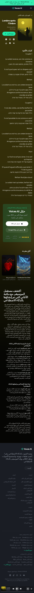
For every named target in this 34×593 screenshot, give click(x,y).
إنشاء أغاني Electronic (14, 562)
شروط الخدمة (28, 514)
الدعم (30, 526)
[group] (17, 592)
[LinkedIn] (10, 575)
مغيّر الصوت (29, 497)
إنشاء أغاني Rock (27, 559)
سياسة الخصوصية (27, 511)
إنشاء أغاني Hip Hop (17, 557)
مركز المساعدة (12, 491)
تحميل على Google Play (15, 230)
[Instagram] (17, 575)
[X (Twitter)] (20, 575)
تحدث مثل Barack (15, 545)
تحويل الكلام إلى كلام (26, 482)
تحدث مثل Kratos (27, 542)
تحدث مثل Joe (17, 542)
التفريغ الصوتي (28, 494)
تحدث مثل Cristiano (26, 545)
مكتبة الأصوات (12, 478)
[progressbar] (17, 592)
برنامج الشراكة (12, 498)
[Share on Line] (10, 43)
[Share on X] (6, 39)
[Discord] (23, 575)
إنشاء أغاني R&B (17, 559)
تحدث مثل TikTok (16, 548)
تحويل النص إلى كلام (27, 478)
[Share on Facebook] (14, 39)
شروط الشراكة (28, 523)
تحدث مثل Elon (17, 537)
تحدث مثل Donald (27, 537)
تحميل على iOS (15, 224)
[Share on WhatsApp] (10, 39)
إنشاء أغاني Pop (28, 557)
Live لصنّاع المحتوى (11, 495)
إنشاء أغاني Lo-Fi (17, 564)
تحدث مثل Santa (14, 540)
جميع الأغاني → (7, 564)
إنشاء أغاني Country (26, 562)
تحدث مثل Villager (27, 548)
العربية (29, 468)
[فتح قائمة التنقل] (31, 8)
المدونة (14, 485)
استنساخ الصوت (28, 485)
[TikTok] (13, 575)
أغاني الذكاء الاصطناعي (10, 482)
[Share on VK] (14, 43)
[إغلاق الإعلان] (31, 2)
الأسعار (14, 488)
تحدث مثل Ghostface (26, 540)
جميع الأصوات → (28, 550)
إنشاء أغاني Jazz (27, 564)
